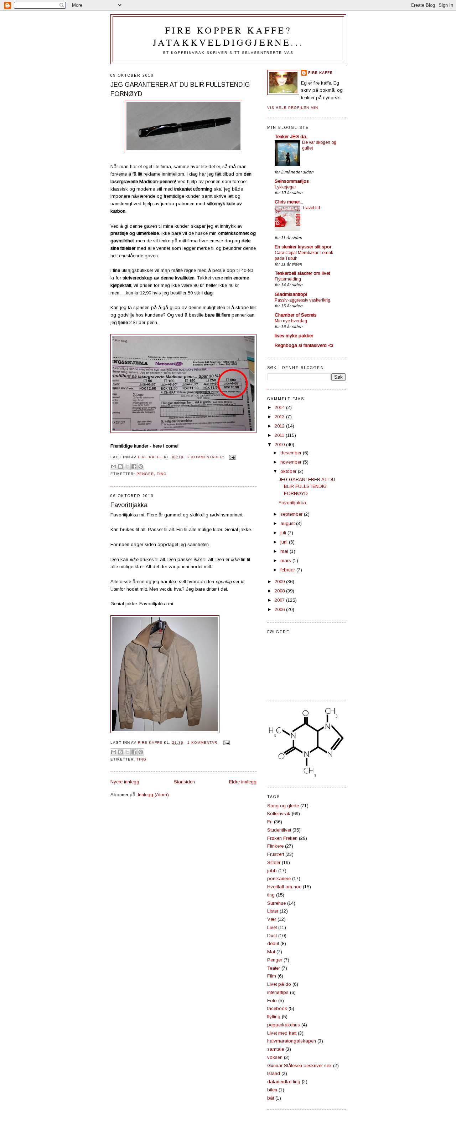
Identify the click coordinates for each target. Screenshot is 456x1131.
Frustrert (275, 854)
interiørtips (278, 992)
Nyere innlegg (124, 781)
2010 (280, 444)
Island (273, 1073)
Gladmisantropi (291, 294)
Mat (271, 951)
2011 (280, 435)
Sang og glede (283, 805)
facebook (277, 1008)
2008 (280, 591)
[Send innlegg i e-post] (231, 457)
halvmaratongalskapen (291, 1041)
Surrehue (276, 903)
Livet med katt (281, 1033)
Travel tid (311, 207)
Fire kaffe (320, 73)
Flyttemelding (288, 279)
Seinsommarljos (292, 181)
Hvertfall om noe (284, 886)
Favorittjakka (128, 505)
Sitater (273, 862)
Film (271, 976)
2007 (280, 600)
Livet (272, 927)
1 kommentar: (203, 742)
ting (162, 474)
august (288, 523)
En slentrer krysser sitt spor (303, 246)
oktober (289, 471)
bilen (272, 1089)
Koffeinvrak (278, 813)
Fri (270, 821)
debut (273, 943)
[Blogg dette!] (120, 466)
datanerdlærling (283, 1081)
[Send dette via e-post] (113, 466)
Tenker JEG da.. (291, 136)
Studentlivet (279, 830)
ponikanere (279, 878)
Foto (272, 1000)
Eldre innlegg (242, 781)
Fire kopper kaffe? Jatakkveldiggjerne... (228, 36)
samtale (275, 1049)
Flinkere (275, 846)
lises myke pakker (294, 335)
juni (284, 542)
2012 (280, 426)
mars (286, 560)
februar (288, 569)
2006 (280, 609)
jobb (272, 870)
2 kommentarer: (206, 457)
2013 (280, 416)
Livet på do (279, 984)
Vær (271, 919)
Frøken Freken (282, 838)
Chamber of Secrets (296, 315)
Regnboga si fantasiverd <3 (304, 345)
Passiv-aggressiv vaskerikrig (302, 300)
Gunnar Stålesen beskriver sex (299, 1065)
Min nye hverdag (291, 320)
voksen (275, 1057)
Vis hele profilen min (292, 108)
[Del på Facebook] (134, 466)
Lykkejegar (285, 187)
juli (283, 532)
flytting (273, 1016)
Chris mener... (289, 202)
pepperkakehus (283, 1025)
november (291, 462)
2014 (280, 407)
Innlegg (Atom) (153, 794)
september (292, 514)
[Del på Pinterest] (140, 466)
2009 (280, 581)
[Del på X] (127, 466)
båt (270, 1098)
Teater (273, 968)
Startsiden (184, 781)
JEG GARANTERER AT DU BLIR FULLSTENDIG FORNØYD (180, 89)
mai (285, 551)
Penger (145, 474)
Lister (272, 911)
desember (291, 452)
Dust (272, 935)
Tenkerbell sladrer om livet (302, 273)
